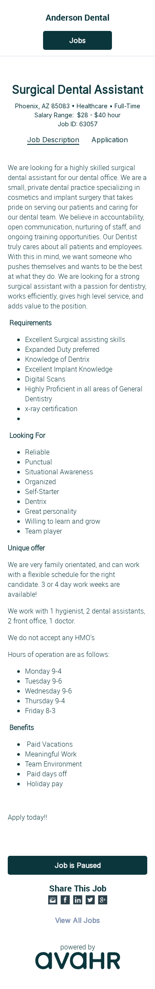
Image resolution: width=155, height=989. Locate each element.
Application (109, 139)
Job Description (53, 139)
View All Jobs (77, 920)
